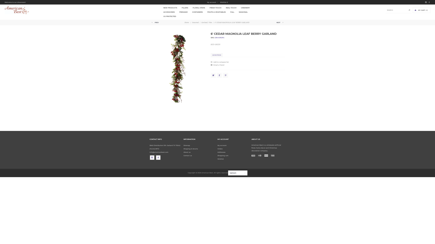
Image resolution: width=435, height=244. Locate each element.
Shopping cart (223, 155)
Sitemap (187, 145)
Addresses (221, 152)
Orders (220, 149)
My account (211, 2)
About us (187, 152)
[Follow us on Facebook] (158, 157)
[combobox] (399, 10)
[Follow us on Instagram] (152, 157)
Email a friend (218, 65)
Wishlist (221, 159)
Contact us (188, 155)
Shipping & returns (191, 149)
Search (409, 10)
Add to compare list (221, 62)
